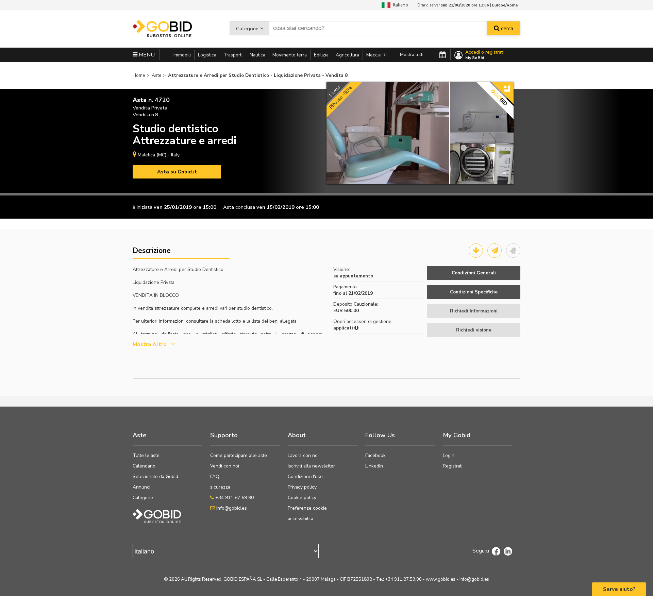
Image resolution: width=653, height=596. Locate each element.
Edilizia (321, 55)
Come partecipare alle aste (238, 455)
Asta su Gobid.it (177, 171)
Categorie (247, 28)
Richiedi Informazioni (474, 311)
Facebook (375, 455)
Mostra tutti (411, 54)
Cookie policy (302, 497)
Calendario (144, 466)
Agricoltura (347, 55)
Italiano (399, 5)
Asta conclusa (239, 207)
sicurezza (220, 487)
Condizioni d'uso (305, 476)
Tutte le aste (146, 455)
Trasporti (232, 55)
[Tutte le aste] (442, 55)
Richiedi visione (473, 330)
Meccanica (377, 55)
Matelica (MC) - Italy (159, 155)
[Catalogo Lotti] (476, 250)
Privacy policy (302, 487)
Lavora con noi (303, 455)
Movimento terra (289, 55)
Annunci (141, 487)
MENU (146, 54)
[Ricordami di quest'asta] (513, 250)
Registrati (453, 466)
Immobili (182, 55)
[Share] (494, 250)
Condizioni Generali (474, 273)
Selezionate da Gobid (155, 476)
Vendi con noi (224, 466)
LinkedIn (374, 466)
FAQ (214, 476)
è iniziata (142, 207)
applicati (343, 328)
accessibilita (300, 518)
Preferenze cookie (307, 508)
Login (448, 455)
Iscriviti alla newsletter (311, 466)
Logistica (207, 55)
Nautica (257, 55)
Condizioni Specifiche (474, 292)
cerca (506, 28)
